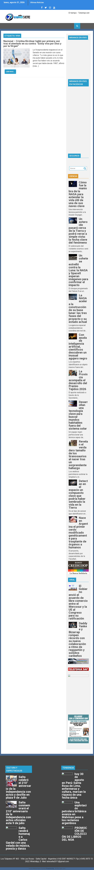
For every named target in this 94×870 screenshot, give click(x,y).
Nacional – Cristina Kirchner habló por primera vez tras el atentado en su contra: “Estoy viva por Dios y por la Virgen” (32, 44)
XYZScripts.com (60, 868)
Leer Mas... (10, 71)
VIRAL (72, 580)
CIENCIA (73, 176)
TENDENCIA (68, 767)
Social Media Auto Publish (37, 868)
